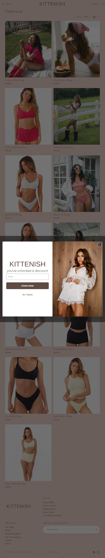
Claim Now (27, 285)
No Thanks (27, 294)
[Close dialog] (99, 245)
